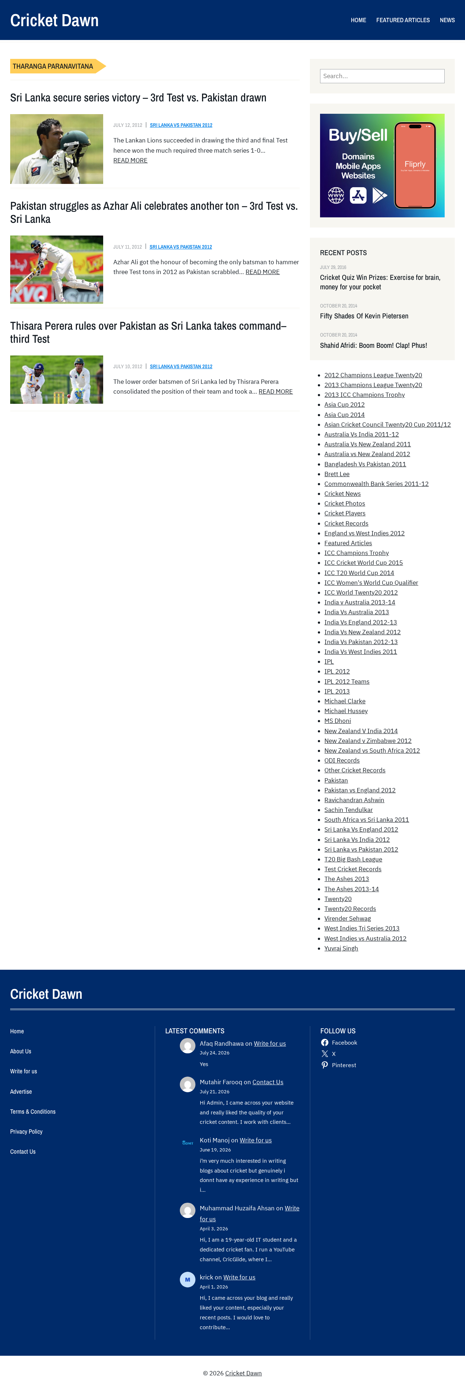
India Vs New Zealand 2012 (362, 632)
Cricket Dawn (54, 20)
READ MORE (130, 160)
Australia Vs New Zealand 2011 (367, 444)
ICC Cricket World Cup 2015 (363, 563)
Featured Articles (348, 543)
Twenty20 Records (350, 909)
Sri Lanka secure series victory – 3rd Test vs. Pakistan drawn (138, 97)
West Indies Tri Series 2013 (362, 928)
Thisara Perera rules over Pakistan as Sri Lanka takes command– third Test (148, 332)
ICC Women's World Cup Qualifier (371, 583)
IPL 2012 (337, 671)
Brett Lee (336, 474)
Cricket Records (346, 523)
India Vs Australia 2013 (356, 612)
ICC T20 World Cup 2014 (359, 573)
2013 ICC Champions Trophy (364, 395)
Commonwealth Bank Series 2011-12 (376, 484)
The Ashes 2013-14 (351, 889)
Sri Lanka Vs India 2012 (357, 840)
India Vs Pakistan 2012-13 (361, 642)
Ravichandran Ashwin (354, 800)
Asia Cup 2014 (344, 415)
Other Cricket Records (354, 770)
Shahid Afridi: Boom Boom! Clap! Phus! (373, 345)
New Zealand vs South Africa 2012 (372, 751)
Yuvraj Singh (341, 948)
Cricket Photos (344, 503)
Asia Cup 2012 (344, 405)
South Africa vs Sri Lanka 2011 (366, 820)
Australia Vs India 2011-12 (361, 434)
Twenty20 (338, 899)
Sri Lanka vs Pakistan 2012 (181, 124)
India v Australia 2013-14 (359, 602)
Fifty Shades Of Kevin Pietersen (364, 316)
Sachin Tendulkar (348, 810)
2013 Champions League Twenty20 (373, 385)
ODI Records (342, 760)
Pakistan (336, 780)
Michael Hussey (346, 711)
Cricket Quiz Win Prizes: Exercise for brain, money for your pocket (380, 282)
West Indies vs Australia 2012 (365, 938)
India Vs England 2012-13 (360, 622)
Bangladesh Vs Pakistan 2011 (365, 464)
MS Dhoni (337, 721)
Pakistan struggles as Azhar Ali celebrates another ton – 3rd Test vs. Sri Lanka (154, 212)
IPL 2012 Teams (346, 682)
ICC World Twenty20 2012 (361, 592)
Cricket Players (344, 513)
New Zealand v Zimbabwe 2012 (368, 741)
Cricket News (342, 494)
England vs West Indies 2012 (364, 533)
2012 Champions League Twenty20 (373, 375)
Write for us (270, 1044)
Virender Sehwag (347, 918)
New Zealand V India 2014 (361, 731)
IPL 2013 (337, 691)
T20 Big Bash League (353, 859)
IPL (329, 662)
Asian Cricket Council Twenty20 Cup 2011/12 (387, 425)
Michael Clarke (344, 701)
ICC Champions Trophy (356, 553)
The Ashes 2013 (346, 879)
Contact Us (267, 1082)
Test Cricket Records (352, 869)
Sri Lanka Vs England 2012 (361, 829)
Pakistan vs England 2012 (360, 790)
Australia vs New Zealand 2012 (367, 454)
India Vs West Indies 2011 (360, 652)
